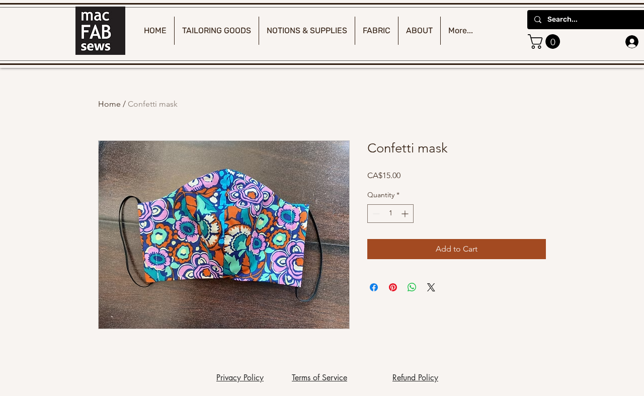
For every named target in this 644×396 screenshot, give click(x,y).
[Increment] (405, 213)
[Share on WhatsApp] (412, 287)
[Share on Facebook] (374, 287)
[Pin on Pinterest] (393, 287)
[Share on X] (431, 287)
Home (109, 104)
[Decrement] (375, 213)
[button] (546, 41)
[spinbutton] (390, 213)
